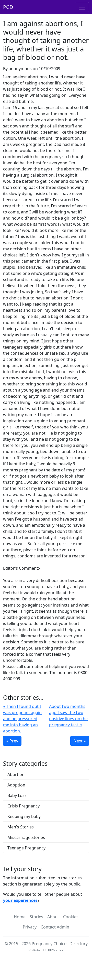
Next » (80, 741)
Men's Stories (20, 827)
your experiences (20, 900)
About (53, 917)
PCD (8, 7)
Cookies (70, 917)
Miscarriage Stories (26, 837)
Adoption (16, 785)
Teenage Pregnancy (26, 848)
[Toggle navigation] (82, 7)
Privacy (30, 927)
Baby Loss (17, 795)
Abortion (16, 774)
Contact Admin (55, 927)
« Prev (12, 741)
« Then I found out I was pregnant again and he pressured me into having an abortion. (22, 719)
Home (20, 917)
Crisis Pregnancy (23, 806)
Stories (36, 917)
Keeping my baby (24, 816)
